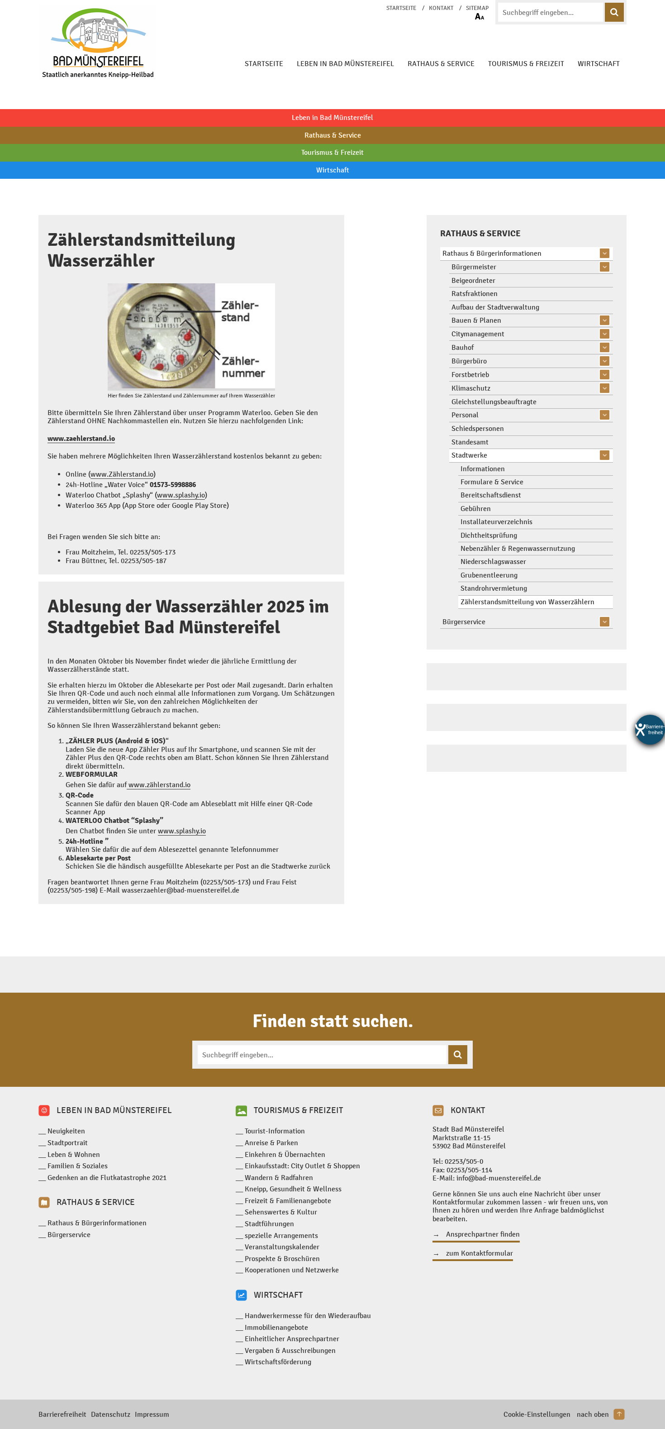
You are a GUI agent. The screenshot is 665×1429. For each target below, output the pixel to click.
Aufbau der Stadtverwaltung (495, 307)
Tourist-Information (275, 1131)
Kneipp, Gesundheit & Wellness (293, 1189)
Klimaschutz (470, 388)
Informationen (483, 468)
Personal (465, 415)
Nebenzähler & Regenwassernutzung (518, 548)
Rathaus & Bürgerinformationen (492, 253)
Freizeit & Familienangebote (288, 1200)
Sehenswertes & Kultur (281, 1212)
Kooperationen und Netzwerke (292, 1270)
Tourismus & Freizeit (526, 63)
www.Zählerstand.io (121, 474)
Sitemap (477, 8)
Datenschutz (110, 1414)
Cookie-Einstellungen (537, 1414)
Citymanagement (477, 334)
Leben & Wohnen (74, 1154)
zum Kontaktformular (479, 1253)
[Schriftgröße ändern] (479, 16)
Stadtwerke (469, 455)
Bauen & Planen (476, 320)
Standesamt (470, 442)
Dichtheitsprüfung (489, 535)
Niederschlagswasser (493, 561)
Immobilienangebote (276, 1327)
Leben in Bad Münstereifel (345, 63)
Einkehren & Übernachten (285, 1154)
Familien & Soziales (78, 1165)
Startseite (401, 8)
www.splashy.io (181, 495)
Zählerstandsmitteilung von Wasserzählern (527, 601)
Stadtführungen (269, 1223)
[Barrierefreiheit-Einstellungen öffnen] (650, 730)
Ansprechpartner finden (483, 1234)
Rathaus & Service (441, 63)
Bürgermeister (473, 267)
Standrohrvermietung (494, 588)
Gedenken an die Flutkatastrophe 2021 (107, 1177)
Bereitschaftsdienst (491, 495)
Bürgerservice (463, 621)
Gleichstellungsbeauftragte (494, 401)
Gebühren (476, 508)
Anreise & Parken (271, 1142)
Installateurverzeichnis (496, 521)
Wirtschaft (599, 63)
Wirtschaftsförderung (278, 1361)
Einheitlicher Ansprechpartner (292, 1338)
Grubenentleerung (489, 575)
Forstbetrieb (470, 374)
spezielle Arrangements (281, 1235)
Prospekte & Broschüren (282, 1258)
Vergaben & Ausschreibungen (290, 1350)
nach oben (593, 1414)
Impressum (152, 1414)
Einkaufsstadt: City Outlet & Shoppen (302, 1165)
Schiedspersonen (477, 428)
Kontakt (441, 8)
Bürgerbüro (469, 361)
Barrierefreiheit (62, 1414)
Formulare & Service (492, 482)
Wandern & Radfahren (279, 1177)
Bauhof (462, 347)
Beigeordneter (473, 280)
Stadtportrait (68, 1142)
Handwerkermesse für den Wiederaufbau (308, 1315)
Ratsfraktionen (474, 293)
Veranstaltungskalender (282, 1247)
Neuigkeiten (66, 1131)
